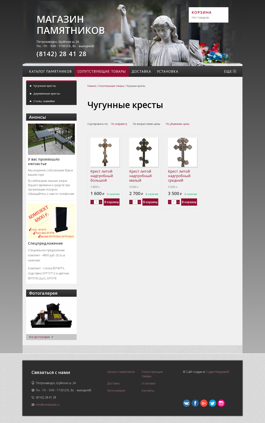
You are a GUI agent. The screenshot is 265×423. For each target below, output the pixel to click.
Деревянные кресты (46, 93)
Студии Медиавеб (217, 372)
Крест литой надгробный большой (101, 176)
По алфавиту (119, 124)
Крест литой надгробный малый (140, 176)
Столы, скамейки (44, 101)
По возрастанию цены (146, 124)
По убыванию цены (177, 124)
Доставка (141, 71)
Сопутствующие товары (102, 71)
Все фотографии (39, 337)
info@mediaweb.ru (48, 405)
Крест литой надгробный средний (179, 176)
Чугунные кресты (44, 85)
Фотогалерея (116, 391)
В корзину (111, 202)
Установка (167, 71)
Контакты (148, 391)
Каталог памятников (50, 71)
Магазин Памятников (70, 25)
